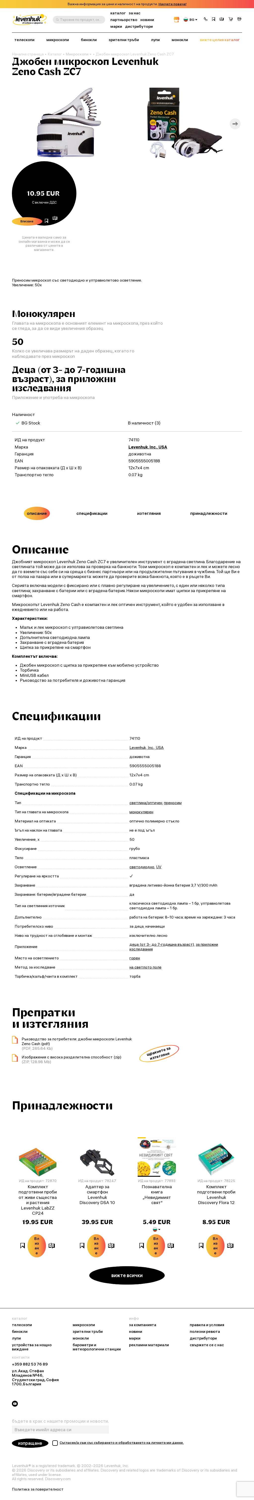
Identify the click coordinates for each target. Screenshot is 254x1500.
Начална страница (28, 54)
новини (147, 19)
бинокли (89, 40)
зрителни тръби (124, 40)
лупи (155, 40)
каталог (118, 13)
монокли (180, 40)
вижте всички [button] (127, 1275)
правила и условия (207, 1325)
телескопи (24, 40)
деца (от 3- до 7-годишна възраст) (161, 944)
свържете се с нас (207, 1345)
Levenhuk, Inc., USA (147, 447)
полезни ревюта (205, 1332)
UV (158, 866)
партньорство (123, 19)
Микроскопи (77, 54)
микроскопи (57, 40)
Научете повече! (173, 4)
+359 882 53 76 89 (30, 1364)
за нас (134, 13)
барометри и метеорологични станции (97, 1347)
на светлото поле (145, 967)
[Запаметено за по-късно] (213, 19)
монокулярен (141, 811)
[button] (205, 19)
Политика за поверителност (38, 1489)
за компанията (142, 1325)
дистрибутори (139, 26)
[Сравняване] (222, 19)
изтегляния (149, 513)
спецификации (91, 513)
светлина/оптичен (145, 802)
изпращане (30, 1443)
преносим (173, 802)
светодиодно (141, 866)
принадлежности (208, 513)
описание (37, 513)
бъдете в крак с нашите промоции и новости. (60, 1421)
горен (134, 957)
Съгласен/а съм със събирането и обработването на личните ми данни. (122, 1442)
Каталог (55, 54)
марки (116, 26)
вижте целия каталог (220, 40)
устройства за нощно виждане (32, 1347)
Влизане (26, 221)
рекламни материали (149, 1345)
